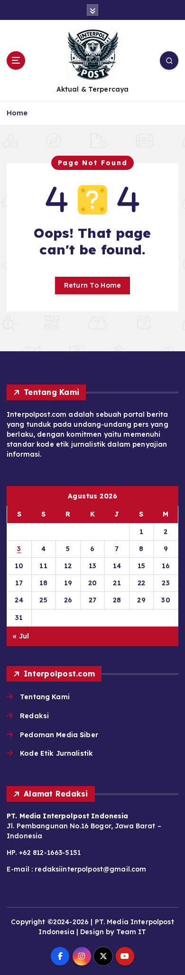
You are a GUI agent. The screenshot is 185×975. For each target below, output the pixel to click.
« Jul (20, 636)
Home (17, 112)
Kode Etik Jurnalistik (56, 753)
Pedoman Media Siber (59, 735)
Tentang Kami (45, 697)
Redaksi (34, 716)
